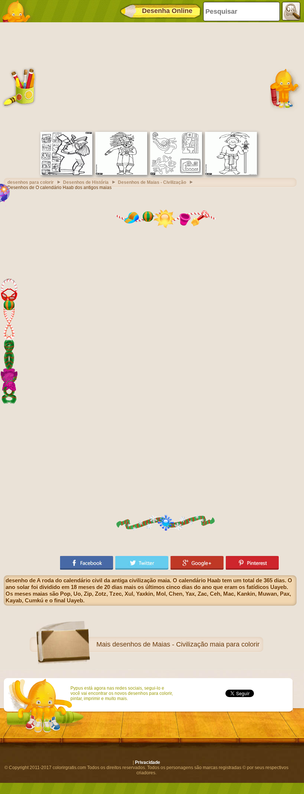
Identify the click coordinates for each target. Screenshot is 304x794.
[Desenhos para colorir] (18, 11)
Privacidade (147, 762)
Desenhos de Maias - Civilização (152, 182)
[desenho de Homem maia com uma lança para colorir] (231, 173)
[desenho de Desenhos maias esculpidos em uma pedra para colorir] (176, 173)
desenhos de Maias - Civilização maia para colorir (186, 644)
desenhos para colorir (30, 182)
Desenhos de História (86, 182)
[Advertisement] (150, 76)
